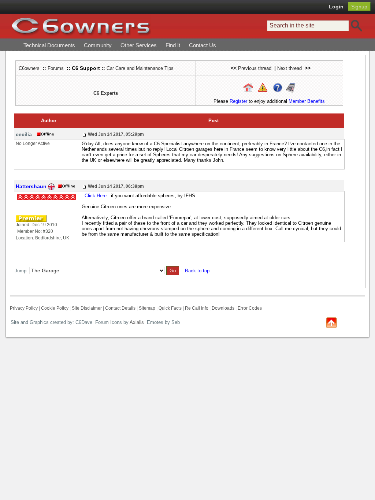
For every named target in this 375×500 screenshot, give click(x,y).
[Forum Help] (277, 87)
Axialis (137, 322)
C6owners (29, 68)
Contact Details (120, 308)
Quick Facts (171, 308)
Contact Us (202, 45)
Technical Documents (49, 45)
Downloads (223, 308)
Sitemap (147, 308)
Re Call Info (196, 308)
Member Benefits (307, 101)
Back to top (197, 270)
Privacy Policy (24, 308)
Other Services (138, 45)
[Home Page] (248, 87)
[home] (81, 26)
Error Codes (250, 308)
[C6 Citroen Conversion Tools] (290, 87)
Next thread (289, 68)
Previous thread (254, 68)
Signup (359, 7)
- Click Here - (95, 195)
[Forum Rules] (262, 87)
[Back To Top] (331, 322)
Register (238, 101)
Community (98, 45)
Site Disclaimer (87, 308)
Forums (56, 68)
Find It (173, 45)
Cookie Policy (54, 308)
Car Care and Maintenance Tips (140, 68)
